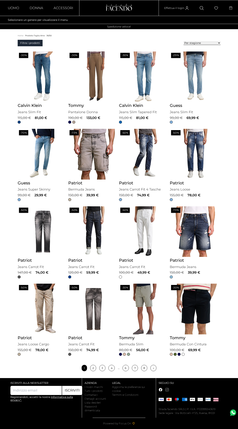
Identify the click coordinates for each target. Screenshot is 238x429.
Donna (36, 8)
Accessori (63, 8)
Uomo (13, 8)
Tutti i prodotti (94, 391)
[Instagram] (167, 390)
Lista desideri (93, 402)
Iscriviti (72, 390)
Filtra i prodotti (30, 43)
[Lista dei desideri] (216, 8)
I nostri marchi (94, 387)
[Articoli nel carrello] (231, 8)
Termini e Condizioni (125, 394)
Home (21, 36)
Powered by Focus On (117, 423)
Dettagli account (95, 398)
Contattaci (91, 394)
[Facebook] (161, 390)
